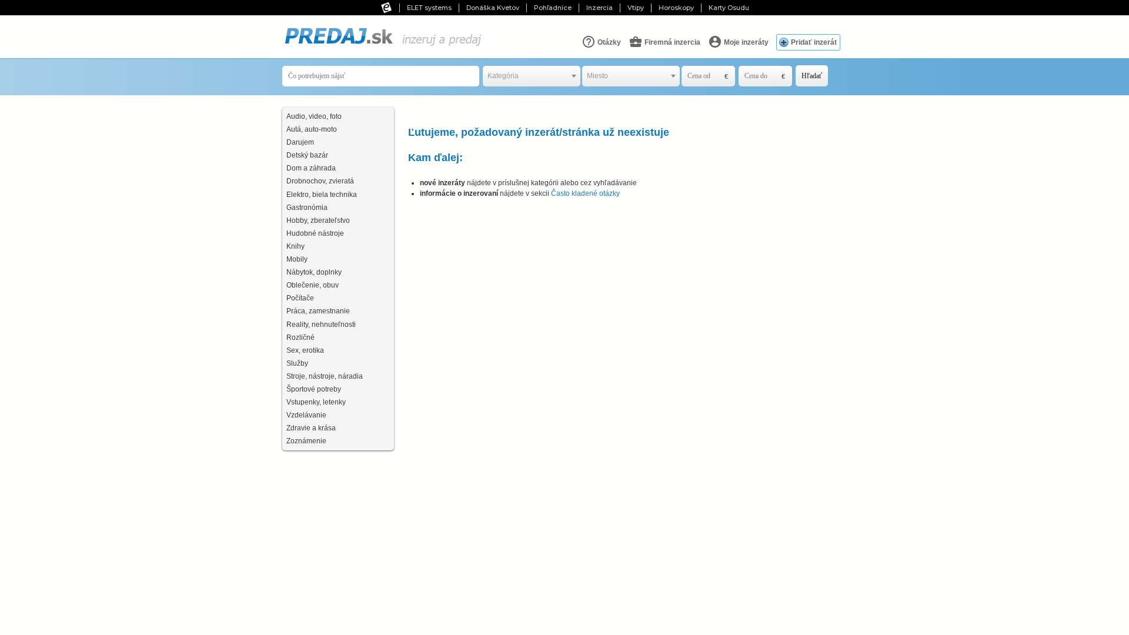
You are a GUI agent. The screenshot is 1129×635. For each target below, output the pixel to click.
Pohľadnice (553, 8)
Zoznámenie (306, 441)
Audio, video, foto (314, 116)
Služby (297, 363)
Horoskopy (676, 8)
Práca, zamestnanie (318, 311)
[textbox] (531, 76)
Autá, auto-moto (311, 129)
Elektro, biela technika (321, 194)
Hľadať (811, 76)
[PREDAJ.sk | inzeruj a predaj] (382, 46)
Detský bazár (307, 155)
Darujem (300, 142)
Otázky (608, 42)
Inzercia (599, 8)
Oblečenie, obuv (312, 285)
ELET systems (429, 8)
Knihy (295, 246)
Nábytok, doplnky (314, 272)
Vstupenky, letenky (316, 402)
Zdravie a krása (311, 428)
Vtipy (635, 8)
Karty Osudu (729, 8)
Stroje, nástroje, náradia (324, 376)
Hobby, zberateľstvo (318, 220)
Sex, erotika (305, 350)
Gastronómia (307, 207)
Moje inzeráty (745, 42)
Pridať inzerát (814, 42)
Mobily (297, 259)
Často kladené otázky (585, 193)
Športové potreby (313, 389)
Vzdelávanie (306, 415)
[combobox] (531, 76)
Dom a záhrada (311, 168)
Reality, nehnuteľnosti (321, 324)
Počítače (300, 298)
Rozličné (300, 337)
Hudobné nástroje (315, 233)
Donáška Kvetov (492, 8)
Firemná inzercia (671, 42)
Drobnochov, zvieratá (320, 181)
